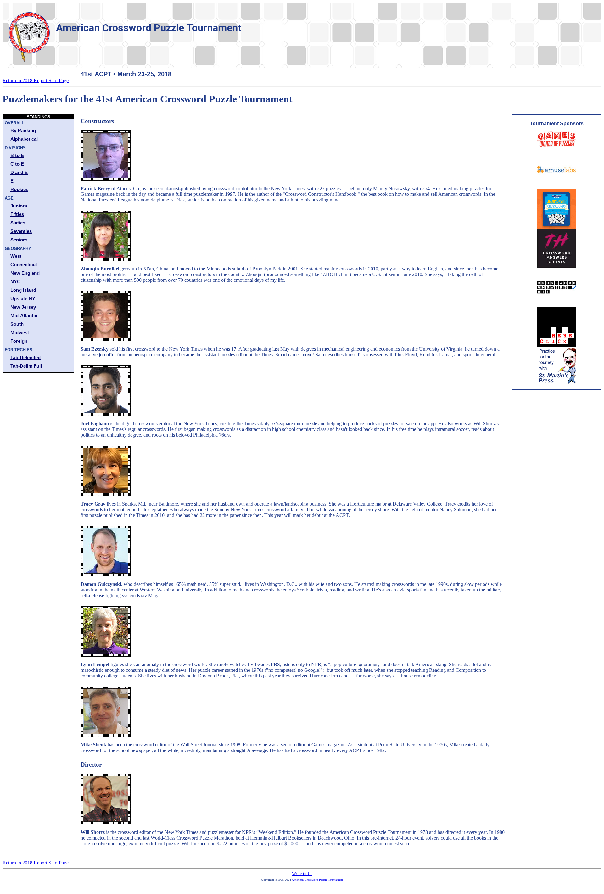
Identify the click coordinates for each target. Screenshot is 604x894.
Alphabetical (24, 139)
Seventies (21, 231)
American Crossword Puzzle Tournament (317, 879)
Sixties (17, 222)
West (15, 256)
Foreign (18, 341)
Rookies (19, 189)
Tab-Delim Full (26, 366)
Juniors (18, 205)
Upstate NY (22, 298)
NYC (15, 281)
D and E (19, 172)
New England (25, 273)
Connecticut (23, 264)
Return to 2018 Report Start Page (36, 80)
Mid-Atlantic (23, 315)
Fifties (17, 214)
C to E (17, 164)
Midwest (19, 332)
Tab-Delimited (25, 357)
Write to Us (302, 873)
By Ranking (23, 130)
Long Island (23, 290)
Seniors (18, 239)
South (17, 324)
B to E (17, 155)
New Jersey (23, 307)
